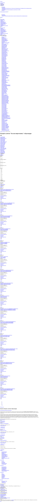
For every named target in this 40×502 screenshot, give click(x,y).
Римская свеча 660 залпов (5, 100)
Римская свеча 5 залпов (5, 99)
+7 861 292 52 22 (2, 427)
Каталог (1, 450)
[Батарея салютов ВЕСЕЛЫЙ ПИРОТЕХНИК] (6, 388)
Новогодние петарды (5, 49)
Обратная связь (4, 482)
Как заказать (3, 462)
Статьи (14, 9)
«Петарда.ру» (2, 444)
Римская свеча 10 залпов (5, 96)
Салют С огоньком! (3, 257)
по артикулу (2, 186)
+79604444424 (2, 449)
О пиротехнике (4, 464)
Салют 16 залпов (4, 64)
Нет (0, 499)
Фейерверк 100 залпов (5, 63)
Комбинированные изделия (4, 25)
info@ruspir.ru (2, 484)
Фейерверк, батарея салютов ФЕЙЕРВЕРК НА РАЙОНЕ (8, 309)
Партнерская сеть (8, 8)
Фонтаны (1, 20)
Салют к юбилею (4, 56)
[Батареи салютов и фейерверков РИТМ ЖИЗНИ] (7, 321)
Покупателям (3, 15)
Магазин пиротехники (3, 430)
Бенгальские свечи (2, 24)
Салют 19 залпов (4, 65)
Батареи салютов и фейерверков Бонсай (5, 270)
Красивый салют (4, 81)
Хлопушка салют (4, 121)
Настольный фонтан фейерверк (6, 85)
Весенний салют (4, 58)
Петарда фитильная (4, 90)
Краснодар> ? (5, 498)
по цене (1, 154)
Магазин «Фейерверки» (3, 440)
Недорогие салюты (4, 87)
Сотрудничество (4, 8)
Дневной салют (4, 61)
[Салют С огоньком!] (3, 256)
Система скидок (13, 8)
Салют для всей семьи (5, 55)
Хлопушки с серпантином (5, 126)
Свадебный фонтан (4, 113)
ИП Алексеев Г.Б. (2, 435)
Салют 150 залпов (4, 104)
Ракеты (1, 26)
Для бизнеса (3, 7)
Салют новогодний (2, 142)
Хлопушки (1, 32)
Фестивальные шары (4, 454)
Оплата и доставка (4, 463)
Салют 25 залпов (4, 106)
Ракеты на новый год (5, 94)
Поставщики (5, 9)
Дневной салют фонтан (5, 77)
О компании (2, 472)
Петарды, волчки (2, 22)
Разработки (11, 9)
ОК (0, 501)
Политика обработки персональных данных (3, 494)
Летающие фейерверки (3, 23)
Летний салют (4, 59)
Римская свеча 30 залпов (5, 97)
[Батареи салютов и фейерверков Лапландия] (6, 362)
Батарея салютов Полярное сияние (5, 336)
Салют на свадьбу (4, 111)
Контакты (3, 10)
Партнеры (8, 9)
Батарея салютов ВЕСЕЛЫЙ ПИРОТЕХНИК (6, 389)
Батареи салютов (2, 27)
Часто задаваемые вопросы (28, 8)
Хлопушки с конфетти (5, 52)
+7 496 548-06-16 (2, 486)
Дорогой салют (4, 78)
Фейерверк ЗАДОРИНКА (3, 243)
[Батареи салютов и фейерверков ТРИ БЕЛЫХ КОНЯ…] (8, 348)
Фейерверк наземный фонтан (6, 115)
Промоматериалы (18, 8)
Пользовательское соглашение (2, 496)
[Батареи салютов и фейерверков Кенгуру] (6, 189)
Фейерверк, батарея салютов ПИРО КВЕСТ (6, 203)
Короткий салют (4, 53)
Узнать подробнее (2, 184)
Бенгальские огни (4, 47)
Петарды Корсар (4, 44)
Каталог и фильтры (2, 34)
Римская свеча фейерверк (5, 50)
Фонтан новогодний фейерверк (6, 117)
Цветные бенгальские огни (5, 129)
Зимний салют (4, 60)
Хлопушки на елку (4, 122)
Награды (16, 9)
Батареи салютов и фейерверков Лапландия (6, 363)
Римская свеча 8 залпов (5, 101)
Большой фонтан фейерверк (5, 71)
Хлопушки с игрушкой (5, 124)
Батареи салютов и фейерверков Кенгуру (5, 190)
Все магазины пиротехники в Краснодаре (5, 410)
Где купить (3, 14)
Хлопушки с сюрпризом (5, 127)
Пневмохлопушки (4, 93)
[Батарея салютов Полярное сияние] (5, 335)
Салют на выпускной (5, 54)
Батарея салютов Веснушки (4, 376)
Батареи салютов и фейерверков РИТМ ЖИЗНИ (6, 322)
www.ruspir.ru (2, 485)
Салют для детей (4, 51)
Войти (7, 11)
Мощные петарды (4, 46)
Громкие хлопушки (4, 73)
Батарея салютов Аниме (3, 296)
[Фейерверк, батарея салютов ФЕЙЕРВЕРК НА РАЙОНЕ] (8, 308)
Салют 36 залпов (4, 62)
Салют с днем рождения (5, 43)
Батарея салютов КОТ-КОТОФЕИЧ (5, 216)
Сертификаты (22, 8)
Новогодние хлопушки (5, 48)
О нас (2, 9)
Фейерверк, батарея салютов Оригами (5, 283)
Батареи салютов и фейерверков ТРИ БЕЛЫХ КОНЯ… (7, 349)
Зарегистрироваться (3, 11)
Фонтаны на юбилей (4, 119)
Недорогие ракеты (4, 86)
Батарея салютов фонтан (5, 67)
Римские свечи (2, 21)
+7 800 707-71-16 (2, 489)
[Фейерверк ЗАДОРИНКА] (4, 242)
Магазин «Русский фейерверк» (4, 423)
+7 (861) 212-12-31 (2, 443)
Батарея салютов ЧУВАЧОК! (4, 229)
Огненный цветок (4, 451)
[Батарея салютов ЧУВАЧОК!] (4, 228)
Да (1, 499)
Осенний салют (4, 57)
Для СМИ (19, 9)
